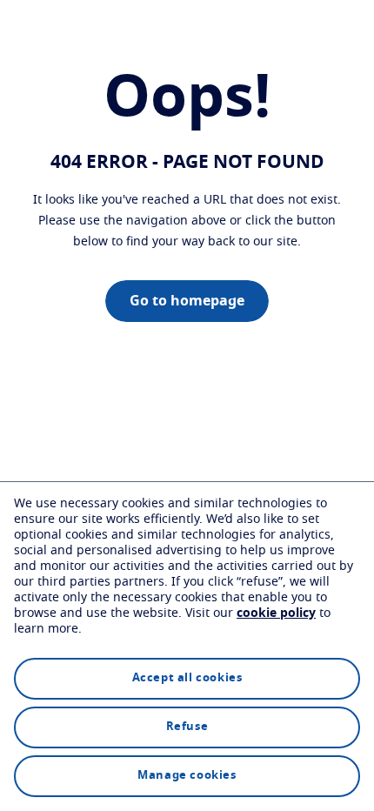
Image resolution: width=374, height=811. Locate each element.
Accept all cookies (187, 678)
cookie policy (276, 613)
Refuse (187, 727)
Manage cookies (186, 775)
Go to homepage (187, 301)
